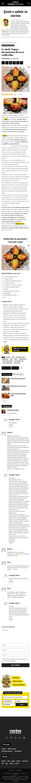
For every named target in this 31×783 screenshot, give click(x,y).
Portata (18, 701)
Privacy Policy (12, 770)
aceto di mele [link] (7, 293)
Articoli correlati (7, 374)
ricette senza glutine (7, 361)
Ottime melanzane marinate (17, 378)
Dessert (17, 763)
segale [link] (5, 341)
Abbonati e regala (12, 749)
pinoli (15, 359)
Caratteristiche (7, 701)
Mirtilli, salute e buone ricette (18, 386)
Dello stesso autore (18, 374)
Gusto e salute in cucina (11, 42)
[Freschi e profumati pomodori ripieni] (6, 396)
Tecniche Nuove (17, 751)
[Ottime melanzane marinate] (6, 381)
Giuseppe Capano (6, 58)
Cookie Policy (19, 770)
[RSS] (19, 737)
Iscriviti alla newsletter (7, 751)
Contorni (18, 761)
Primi (8, 761)
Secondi (13, 761)
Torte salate (25, 761)
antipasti (8, 357)
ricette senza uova (18, 361)
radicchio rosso (23, 359)
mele (11, 359)
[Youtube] (24, 737)
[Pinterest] (15, 737)
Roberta (9, 432)
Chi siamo (4, 749)
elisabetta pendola (13, 410)
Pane (3, 763)
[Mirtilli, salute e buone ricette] (6, 388)
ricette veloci (17, 363)
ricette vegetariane (7, 363)
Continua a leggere (6, 35)
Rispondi (8, 415)
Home (3, 42)
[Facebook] (7, 737)
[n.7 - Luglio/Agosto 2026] (6, 349)
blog (13, 357)
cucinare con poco (20, 357)
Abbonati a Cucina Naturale (19, 349)
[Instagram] (11, 737)
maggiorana (5, 359)
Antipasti (4, 761)
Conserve (11, 763)
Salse (6, 763)
